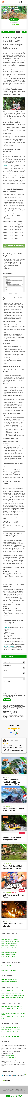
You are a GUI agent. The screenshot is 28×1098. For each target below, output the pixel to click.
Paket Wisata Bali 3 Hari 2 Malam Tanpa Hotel (12, 993)
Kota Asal (5, 670)
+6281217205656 (17, 643)
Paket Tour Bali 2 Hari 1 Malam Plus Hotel (11, 1006)
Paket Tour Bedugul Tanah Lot (8, 937)
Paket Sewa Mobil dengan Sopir (9, 979)
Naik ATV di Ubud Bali (18, 565)
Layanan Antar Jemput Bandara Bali (10, 981)
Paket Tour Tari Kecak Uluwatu (8, 970)
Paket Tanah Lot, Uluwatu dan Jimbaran (11, 941)
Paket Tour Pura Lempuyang (8, 956)
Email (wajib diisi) (7, 665)
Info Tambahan (6, 681)
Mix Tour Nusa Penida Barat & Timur (10, 1034)
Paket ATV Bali (7, 165)
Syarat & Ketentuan (15, 1090)
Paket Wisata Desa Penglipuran (9, 945)
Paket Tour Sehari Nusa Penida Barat (10, 1029)
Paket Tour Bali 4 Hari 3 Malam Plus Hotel (11, 1011)
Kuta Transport (12, 1092)
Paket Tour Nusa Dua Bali (7, 950)
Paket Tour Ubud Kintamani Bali (9, 952)
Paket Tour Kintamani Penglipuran (9, 939)
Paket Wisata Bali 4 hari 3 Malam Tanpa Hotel (12, 995)
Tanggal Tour (6, 659)
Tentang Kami (6, 1090)
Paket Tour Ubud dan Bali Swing (9, 943)
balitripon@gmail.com (9, 646)
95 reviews (16, 730)
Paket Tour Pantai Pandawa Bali (9, 968)
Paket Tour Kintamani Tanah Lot (9, 954)
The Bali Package (21, 1092)
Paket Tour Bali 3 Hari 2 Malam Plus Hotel (11, 1009)
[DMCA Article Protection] (6, 1081)
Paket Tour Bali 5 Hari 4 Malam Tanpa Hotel (12, 997)
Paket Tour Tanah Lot (6, 966)
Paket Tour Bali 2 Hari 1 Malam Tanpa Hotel (12, 991)
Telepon (5, 676)
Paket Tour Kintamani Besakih (8, 948)
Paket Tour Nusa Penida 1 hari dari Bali (10, 1027)
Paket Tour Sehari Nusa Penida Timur (10, 1032)
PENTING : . (14, 695)
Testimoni (22, 1090)
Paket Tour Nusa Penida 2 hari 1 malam (11, 1036)
